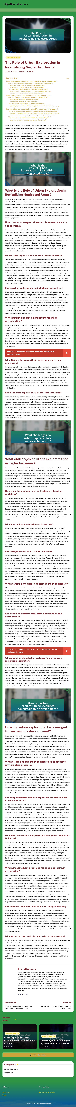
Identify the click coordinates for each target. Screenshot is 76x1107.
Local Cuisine (8, 1073)
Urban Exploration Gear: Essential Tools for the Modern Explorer (19, 1040)
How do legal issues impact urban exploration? (24, 101)
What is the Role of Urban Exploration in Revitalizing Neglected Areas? (31, 81)
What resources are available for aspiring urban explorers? (28, 120)
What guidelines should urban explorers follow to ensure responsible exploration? (34, 107)
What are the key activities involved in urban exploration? (27, 85)
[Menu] (72, 4)
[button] (23, 994)
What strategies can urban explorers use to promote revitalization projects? (33, 111)
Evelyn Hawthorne (27, 969)
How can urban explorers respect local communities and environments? (31, 105)
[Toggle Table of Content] (66, 78)
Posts (4, 1095)
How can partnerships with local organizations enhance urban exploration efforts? (35, 113)
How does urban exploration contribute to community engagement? (30, 83)
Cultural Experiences (11, 1069)
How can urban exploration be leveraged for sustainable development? (32, 109)
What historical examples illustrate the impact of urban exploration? (30, 91)
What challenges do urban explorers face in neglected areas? (28, 95)
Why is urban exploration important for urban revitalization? (28, 89)
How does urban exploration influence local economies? (26, 93)
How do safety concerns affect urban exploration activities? (28, 97)
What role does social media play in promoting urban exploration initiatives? (33, 115)
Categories (6, 1092)
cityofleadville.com (15, 4)
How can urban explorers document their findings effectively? (28, 119)
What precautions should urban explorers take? (24, 99)
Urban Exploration (13, 57)
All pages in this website (47, 1092)
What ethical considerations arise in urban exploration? (26, 103)
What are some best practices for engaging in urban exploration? (29, 117)
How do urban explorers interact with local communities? (27, 87)
